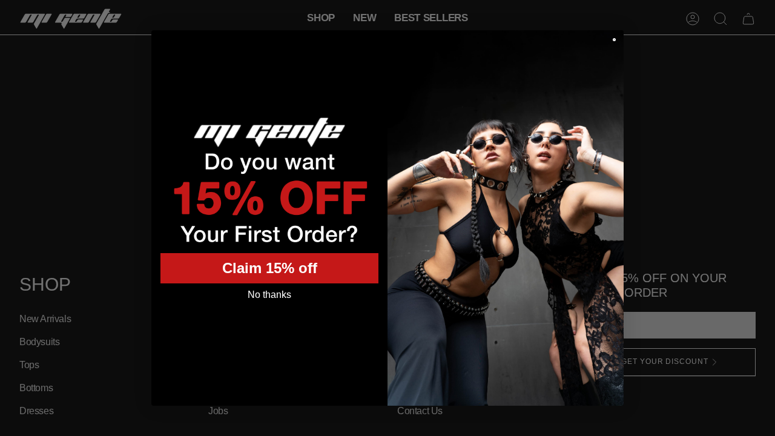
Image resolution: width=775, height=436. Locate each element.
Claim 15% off (269, 268)
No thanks (269, 294)
